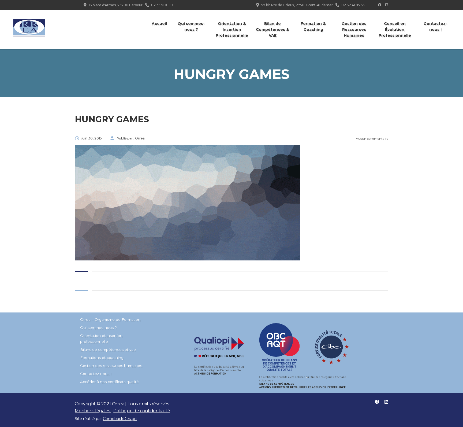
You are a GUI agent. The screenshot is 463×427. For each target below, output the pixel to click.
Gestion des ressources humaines (111, 365)
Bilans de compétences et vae (108, 349)
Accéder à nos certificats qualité (109, 382)
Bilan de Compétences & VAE (272, 29)
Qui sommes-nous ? (191, 26)
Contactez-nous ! (435, 26)
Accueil (159, 23)
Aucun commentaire (371, 139)
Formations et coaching (102, 357)
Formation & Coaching (313, 26)
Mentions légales (93, 410)
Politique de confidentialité (141, 410)
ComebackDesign (120, 418)
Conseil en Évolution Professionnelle (395, 29)
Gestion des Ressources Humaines (354, 29)
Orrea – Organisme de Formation (110, 319)
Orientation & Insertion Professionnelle (232, 29)
